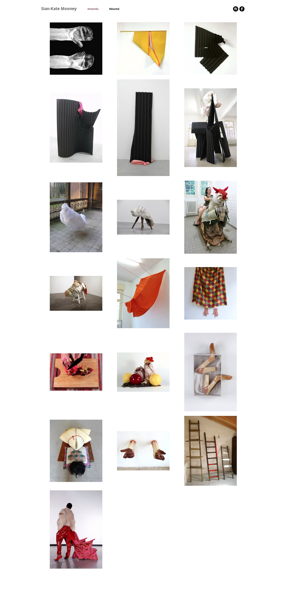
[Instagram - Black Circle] (235, 9)
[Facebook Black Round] (242, 9)
